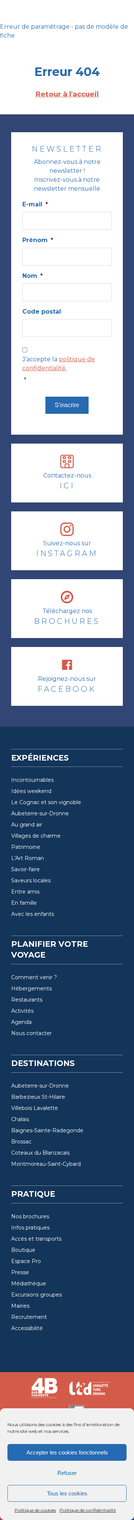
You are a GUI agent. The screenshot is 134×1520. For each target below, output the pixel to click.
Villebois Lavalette (34, 1108)
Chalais (20, 1119)
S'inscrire (67, 405)
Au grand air (26, 824)
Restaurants (26, 999)
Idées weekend (31, 791)
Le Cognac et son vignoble (46, 802)
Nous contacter (31, 1033)
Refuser (67, 1473)
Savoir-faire (25, 869)
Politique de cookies (35, 1510)
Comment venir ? (34, 977)
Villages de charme (36, 835)
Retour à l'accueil (67, 94)
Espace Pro (26, 1261)
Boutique (23, 1250)
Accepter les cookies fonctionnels (67, 1452)
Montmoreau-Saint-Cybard (46, 1164)
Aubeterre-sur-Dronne (40, 813)
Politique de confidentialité (88, 1510)
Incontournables (32, 780)
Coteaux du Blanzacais (40, 1152)
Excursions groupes (36, 1294)
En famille (24, 902)
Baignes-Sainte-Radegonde (47, 1130)
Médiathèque (28, 1283)
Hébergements (31, 988)
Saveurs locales (31, 880)
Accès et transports (36, 1238)
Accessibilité (27, 1328)
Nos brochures (30, 1216)
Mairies (20, 1305)
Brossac (21, 1141)
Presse (20, 1272)
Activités (22, 1010)
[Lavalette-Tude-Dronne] (89, 1391)
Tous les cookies (67, 1493)
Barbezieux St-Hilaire (38, 1097)
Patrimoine (25, 847)
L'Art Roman (27, 858)
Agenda (21, 1022)
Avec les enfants (32, 914)
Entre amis (25, 891)
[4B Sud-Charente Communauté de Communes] (44, 1391)
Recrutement (29, 1317)
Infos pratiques (30, 1227)
